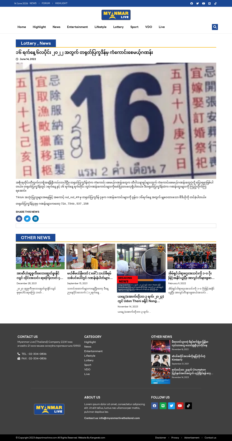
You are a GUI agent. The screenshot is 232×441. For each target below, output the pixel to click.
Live (162, 27)
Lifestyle (100, 27)
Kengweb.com (97, 437)
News (56, 27)
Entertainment (77, 27)
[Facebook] (191, 3)
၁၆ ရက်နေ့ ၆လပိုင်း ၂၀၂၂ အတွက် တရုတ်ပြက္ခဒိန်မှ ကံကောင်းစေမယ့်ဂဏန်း (84, 52)
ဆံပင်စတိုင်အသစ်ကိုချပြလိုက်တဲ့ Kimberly (188, 358)
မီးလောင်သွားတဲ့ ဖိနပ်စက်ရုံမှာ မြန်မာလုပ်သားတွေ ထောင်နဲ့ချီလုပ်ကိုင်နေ (190, 343)
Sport (134, 27)
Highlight (39, 27)
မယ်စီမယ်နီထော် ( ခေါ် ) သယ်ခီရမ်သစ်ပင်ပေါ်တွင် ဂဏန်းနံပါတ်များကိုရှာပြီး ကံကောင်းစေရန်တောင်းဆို (90, 278)
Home (21, 27)
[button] (215, 27)
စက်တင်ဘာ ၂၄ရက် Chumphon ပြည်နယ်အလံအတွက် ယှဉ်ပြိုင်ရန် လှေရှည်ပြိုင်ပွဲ (191, 373)
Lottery (118, 27)
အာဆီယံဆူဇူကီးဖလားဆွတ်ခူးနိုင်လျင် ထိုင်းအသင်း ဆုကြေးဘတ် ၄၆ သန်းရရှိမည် (39, 278)
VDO (148, 27)
